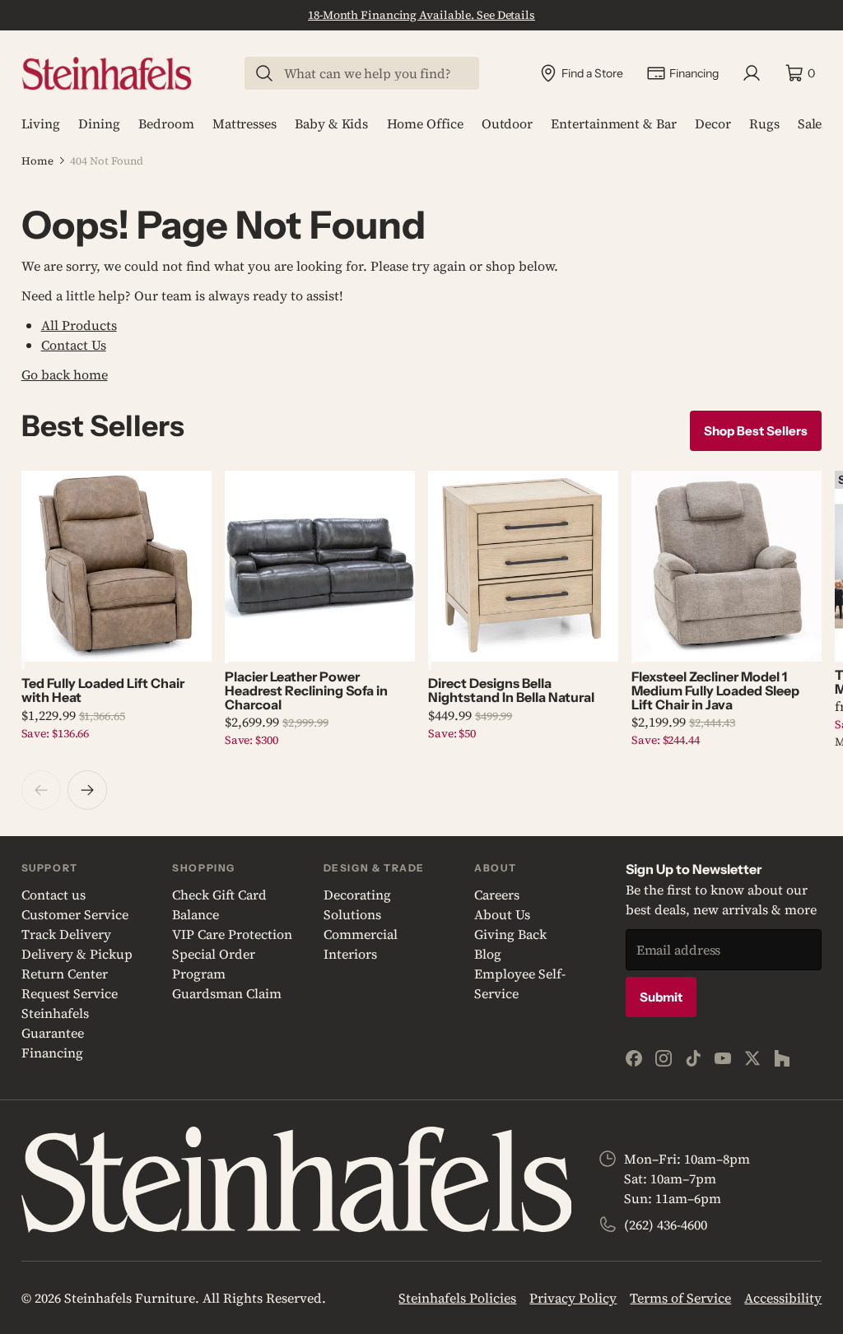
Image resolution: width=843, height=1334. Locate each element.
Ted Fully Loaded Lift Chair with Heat (102, 690)
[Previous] (41, 790)
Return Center (64, 973)
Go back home (64, 374)
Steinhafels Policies (457, 1298)
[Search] (264, 73)
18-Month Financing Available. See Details (421, 15)
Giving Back (510, 934)
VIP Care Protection (232, 934)
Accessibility (783, 1298)
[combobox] (372, 73)
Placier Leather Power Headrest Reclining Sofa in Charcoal (306, 690)
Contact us (53, 894)
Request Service (69, 993)
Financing (52, 1052)
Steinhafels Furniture (129, 1298)
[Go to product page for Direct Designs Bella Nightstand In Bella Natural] (523, 566)
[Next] (87, 790)
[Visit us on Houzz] (782, 1058)
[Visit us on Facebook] (634, 1058)
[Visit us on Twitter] (752, 1058)
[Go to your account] (751, 73)
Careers (496, 894)
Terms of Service (680, 1298)
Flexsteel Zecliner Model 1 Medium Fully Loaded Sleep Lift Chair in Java (715, 690)
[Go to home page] (106, 74)
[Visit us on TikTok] (693, 1058)
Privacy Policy (573, 1298)
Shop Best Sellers (756, 431)
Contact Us (73, 345)
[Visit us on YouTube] (723, 1058)
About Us (502, 914)
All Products (79, 325)
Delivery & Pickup (77, 954)
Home (37, 161)
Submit (661, 997)
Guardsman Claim (227, 993)
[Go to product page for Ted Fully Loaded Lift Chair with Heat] (116, 566)
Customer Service (74, 914)
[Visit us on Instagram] (663, 1058)
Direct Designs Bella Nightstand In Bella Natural (511, 690)
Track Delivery (66, 934)
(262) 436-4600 (665, 1224)
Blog (487, 954)
